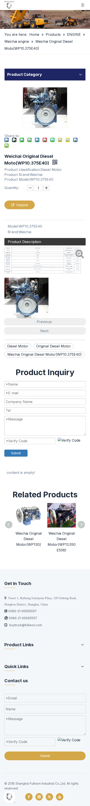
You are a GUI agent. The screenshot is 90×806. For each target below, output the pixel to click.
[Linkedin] (39, 797)
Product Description (24, 242)
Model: (13, 226)
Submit (16, 453)
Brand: (13, 232)
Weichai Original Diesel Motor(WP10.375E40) (44, 354)
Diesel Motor (17, 346)
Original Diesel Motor (53, 346)
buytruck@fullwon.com (25, 625)
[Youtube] (59, 797)
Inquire (22, 205)
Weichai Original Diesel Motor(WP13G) (29, 539)
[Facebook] (29, 797)
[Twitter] (49, 797)
